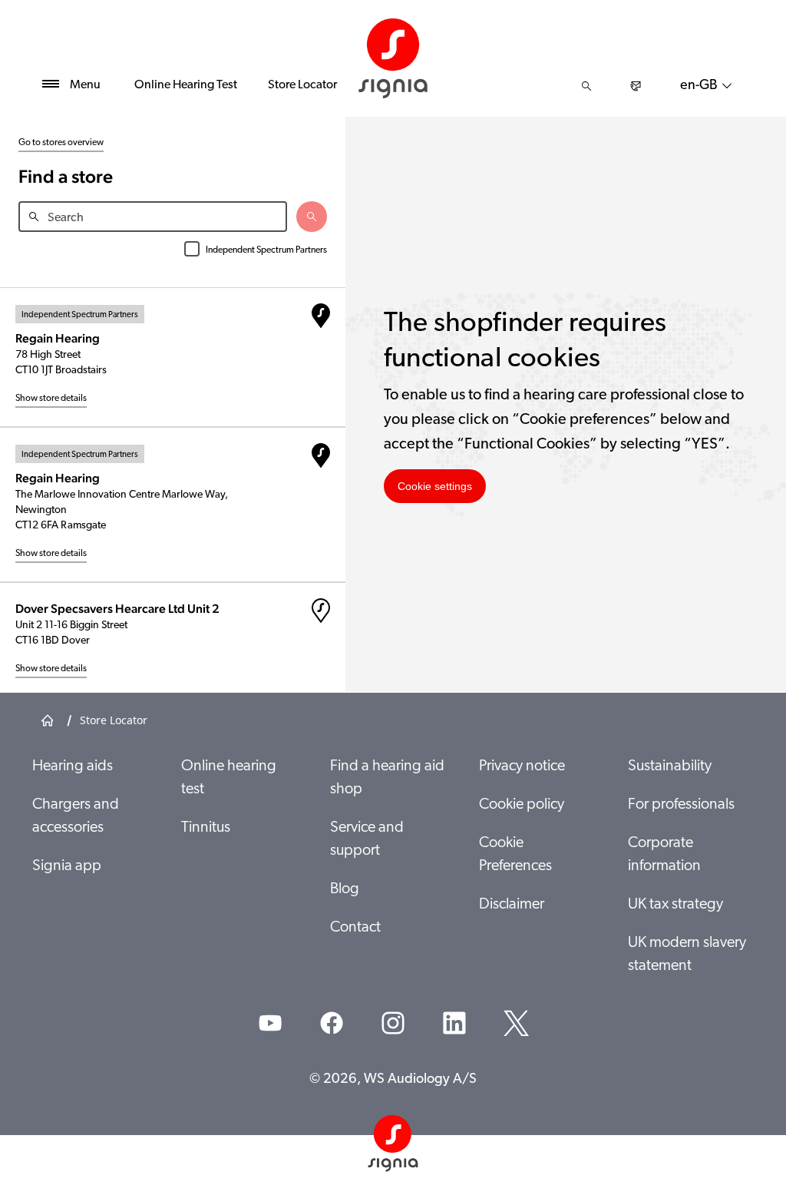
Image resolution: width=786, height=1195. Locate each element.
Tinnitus (205, 828)
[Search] (586, 86)
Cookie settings (435, 486)
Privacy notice (522, 766)
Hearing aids (72, 766)
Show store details (51, 398)
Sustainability (670, 766)
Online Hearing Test (185, 85)
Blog (344, 889)
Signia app (66, 866)
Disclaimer (511, 904)
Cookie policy (521, 805)
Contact (355, 927)
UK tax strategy (675, 904)
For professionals (681, 805)
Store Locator (302, 85)
